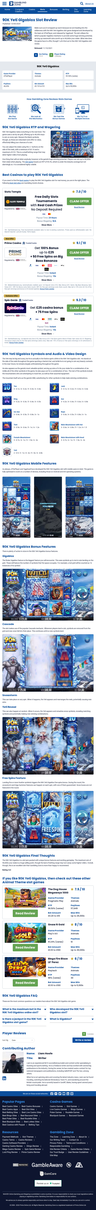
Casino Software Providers (14, 1143)
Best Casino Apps (10, 1109)
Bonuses (54, 9)
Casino (32, 9)
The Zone (76, 10)
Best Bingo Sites (9, 1115)
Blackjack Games (57, 1115)
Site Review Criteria (58, 1149)
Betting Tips (34, 1125)
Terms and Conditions (76, 1143)
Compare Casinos (19, 10)
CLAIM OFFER (79, 201)
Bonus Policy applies (47, 289)
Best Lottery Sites (31, 1122)
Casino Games (56, 1106)
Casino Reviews (25, 1140)
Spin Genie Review (33, 1149)
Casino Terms (8, 1140)
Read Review (79, 207)
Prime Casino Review (31, 1152)
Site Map (54, 1155)
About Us (89, 3)
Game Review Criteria (80, 1149)
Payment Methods (10, 1137)
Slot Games (72, 1106)
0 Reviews (58, 56)
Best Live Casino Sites (31, 1112)
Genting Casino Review (12, 1146)
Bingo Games (77, 1109)
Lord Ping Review (10, 1152)
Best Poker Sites (9, 1118)
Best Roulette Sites (28, 1118)
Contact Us (74, 1140)
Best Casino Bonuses (31, 1106)
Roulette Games (73, 1112)
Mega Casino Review (11, 1149)
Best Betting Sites (10, 1112)
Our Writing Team (57, 1140)
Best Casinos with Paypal (13, 1125)
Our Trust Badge (57, 1152)
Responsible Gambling (60, 1146)
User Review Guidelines (78, 1152)
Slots (42, 9)
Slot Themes (28, 1137)
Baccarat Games (76, 1115)
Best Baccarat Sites (29, 1115)
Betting (66, 9)
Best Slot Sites (28, 1109)
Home (7, 9)
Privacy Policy (56, 1143)
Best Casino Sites (10, 1106)
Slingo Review (32, 1146)
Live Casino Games (58, 1109)
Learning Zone (87, 10)
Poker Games (56, 1112)
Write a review (83, 1040)
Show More (47, 225)
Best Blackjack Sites (11, 1122)
